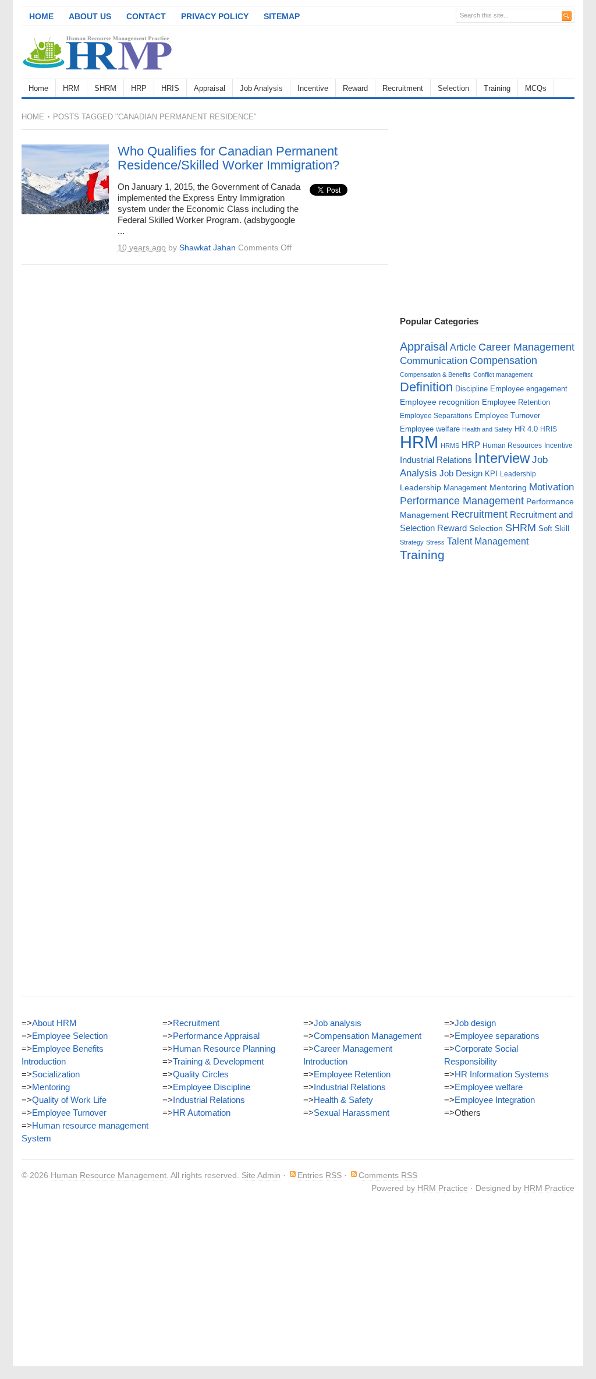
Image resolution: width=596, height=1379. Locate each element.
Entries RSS (319, 1175)
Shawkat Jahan (207, 247)
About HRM (54, 1023)
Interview (502, 458)
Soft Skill (553, 528)
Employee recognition (440, 401)
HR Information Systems (502, 1074)
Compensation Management (367, 1036)
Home (41, 16)
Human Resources (512, 445)
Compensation (503, 360)
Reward (355, 88)
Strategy (412, 542)
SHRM (105, 88)
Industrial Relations (436, 460)
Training (497, 88)
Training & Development (218, 1061)
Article (463, 347)
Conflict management (503, 374)
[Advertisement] (438, 52)
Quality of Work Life (69, 1100)
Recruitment (402, 88)
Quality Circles (201, 1074)
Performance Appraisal (216, 1036)
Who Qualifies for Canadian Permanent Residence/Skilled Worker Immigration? (228, 158)
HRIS (170, 88)
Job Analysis (261, 88)
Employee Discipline (211, 1087)
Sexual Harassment (351, 1113)
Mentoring (508, 487)
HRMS (450, 445)
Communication (433, 360)
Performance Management (462, 501)
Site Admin (261, 1175)
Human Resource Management (108, 1175)
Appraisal (209, 88)
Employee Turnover (507, 415)
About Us (90, 16)
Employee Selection (70, 1036)
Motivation (551, 487)
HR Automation (201, 1113)
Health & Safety (343, 1100)
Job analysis (337, 1023)
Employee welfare (430, 429)
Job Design (461, 473)
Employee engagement (528, 388)
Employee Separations (436, 416)
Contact (146, 16)
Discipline (471, 388)
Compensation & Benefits (435, 374)
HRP (139, 88)
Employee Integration (495, 1100)
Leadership (518, 474)
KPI (491, 473)
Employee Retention (516, 402)
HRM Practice (442, 1188)
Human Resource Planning (224, 1048)
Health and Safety (487, 429)
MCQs (536, 88)
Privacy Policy (215, 16)
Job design (475, 1023)
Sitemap (282, 16)
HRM (71, 88)
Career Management (526, 347)
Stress (435, 542)
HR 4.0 (526, 429)
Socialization (56, 1074)
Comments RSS (388, 1175)
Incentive (312, 88)
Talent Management (487, 541)
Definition (426, 387)
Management (465, 487)
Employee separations (497, 1036)
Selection (453, 88)
